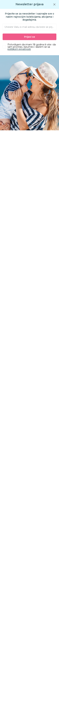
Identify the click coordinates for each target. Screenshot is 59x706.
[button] (54, 4)
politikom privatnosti (19, 49)
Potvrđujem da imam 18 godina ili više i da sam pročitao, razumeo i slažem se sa (32, 46)
